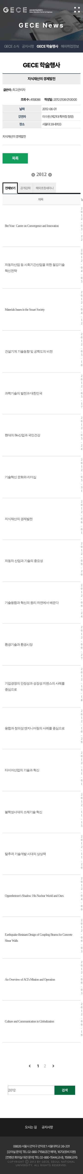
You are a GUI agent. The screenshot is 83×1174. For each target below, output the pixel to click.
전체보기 (10, 188)
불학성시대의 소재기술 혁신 (23, 812)
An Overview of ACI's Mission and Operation (30, 979)
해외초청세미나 (44, 188)
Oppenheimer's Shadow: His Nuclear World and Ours (34, 896)
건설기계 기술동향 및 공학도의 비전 (29, 351)
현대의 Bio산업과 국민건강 (22, 435)
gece (32, 10)
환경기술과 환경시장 (19, 644)
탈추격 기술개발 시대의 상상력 (25, 854)
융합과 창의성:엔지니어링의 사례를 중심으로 (35, 728)
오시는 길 (31, 1127)
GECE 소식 (11, 46)
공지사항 (28, 46)
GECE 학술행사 (47, 46)
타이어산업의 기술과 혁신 (22, 770)
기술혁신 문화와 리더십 (20, 477)
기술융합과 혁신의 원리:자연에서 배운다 (32, 602)
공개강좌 (25, 188)
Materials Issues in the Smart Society (24, 309)
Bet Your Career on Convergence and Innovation (32, 226)
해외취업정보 (70, 46)
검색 (65, 1090)
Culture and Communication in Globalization (29, 1021)
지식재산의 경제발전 (19, 519)
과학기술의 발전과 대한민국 (23, 393)
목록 (15, 158)
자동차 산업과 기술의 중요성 (24, 561)
